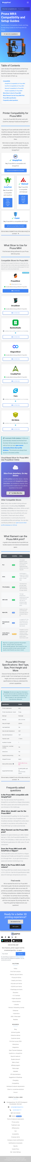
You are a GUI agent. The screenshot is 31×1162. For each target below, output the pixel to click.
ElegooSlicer (15, 352)
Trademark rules (15, 1125)
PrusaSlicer (15, 281)
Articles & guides (15, 1032)
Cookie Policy (15, 1149)
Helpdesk (15, 1071)
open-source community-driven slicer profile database (13, 448)
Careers (16, 1116)
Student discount (15, 1059)
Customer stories (15, 1038)
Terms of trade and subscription (15, 1119)
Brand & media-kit (15, 1056)
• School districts (16, 1001)
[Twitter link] (12, 937)
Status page (15, 1068)
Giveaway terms (15, 1137)
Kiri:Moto (15, 420)
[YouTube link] (9, 937)
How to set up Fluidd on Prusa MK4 (16, 226)
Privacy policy (15, 1122)
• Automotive (16, 1013)
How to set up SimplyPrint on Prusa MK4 (15, 170)
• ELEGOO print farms (16, 986)
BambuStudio (15, 328)
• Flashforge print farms (16, 989)
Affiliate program (15, 1065)
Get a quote (15, 926)
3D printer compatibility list (9, 9)
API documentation (15, 1074)
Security (15, 1146)
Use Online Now (16, 290)
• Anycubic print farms (16, 983)
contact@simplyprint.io (17, 1107)
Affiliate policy (15, 1128)
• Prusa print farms (16, 977)
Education (15, 992)
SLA (16, 1131)
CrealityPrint (15, 374)
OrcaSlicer (15, 306)
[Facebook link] (5, 937)
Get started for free (15, 921)
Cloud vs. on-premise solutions (15, 1089)
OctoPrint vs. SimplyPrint (15, 1053)
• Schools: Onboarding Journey (16, 1007)
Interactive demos (15, 1035)
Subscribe (20, 953)
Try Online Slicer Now (16, 493)
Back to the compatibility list (11, 34)
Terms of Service (20, 956)
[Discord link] (2, 937)
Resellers (15, 1019)
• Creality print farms (16, 980)
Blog (15, 1029)
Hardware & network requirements (15, 1086)
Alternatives (15, 1044)
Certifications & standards (15, 1143)
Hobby (15, 968)
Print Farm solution (15, 971)
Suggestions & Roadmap (15, 1077)
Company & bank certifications (15, 1140)
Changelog (15, 1080)
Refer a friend (15, 1062)
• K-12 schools (16, 995)
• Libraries (16, 1004)
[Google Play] (6, 940)
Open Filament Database (15, 1050)
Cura (15, 396)
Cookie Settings (16, 1152)
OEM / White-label (15, 1016)
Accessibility (15, 1134)
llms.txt (15, 1092)
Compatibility (15, 1083)
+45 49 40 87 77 (17, 1110)
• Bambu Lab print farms (16, 974)
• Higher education (16, 998)
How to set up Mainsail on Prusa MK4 (23, 199)
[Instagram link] (16, 937)
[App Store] (17, 940)
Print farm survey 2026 (15, 1041)
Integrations (15, 1047)
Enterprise (15, 1010)
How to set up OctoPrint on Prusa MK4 (8, 202)
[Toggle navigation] (28, 2)
